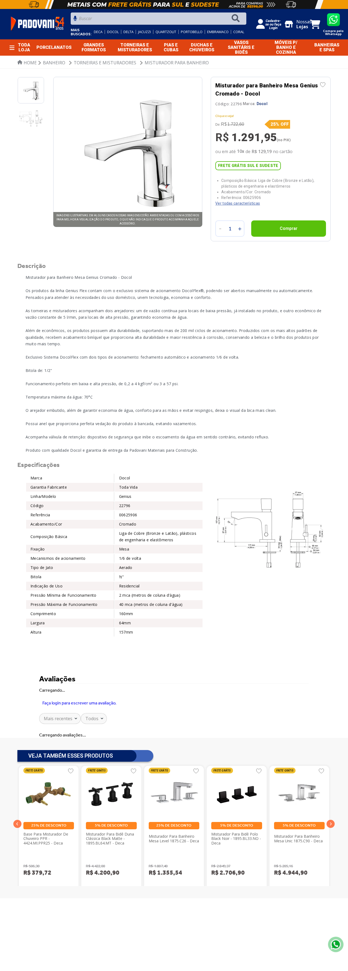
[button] (17, 827)
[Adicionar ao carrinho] (288, 228)
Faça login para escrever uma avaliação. (79, 703)
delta (128, 32)
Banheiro (54, 63)
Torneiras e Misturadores (105, 63)
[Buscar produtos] (237, 18)
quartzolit (166, 32)
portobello (192, 32)
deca (98, 32)
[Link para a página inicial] (27, 63)
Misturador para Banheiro (177, 63)
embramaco (218, 32)
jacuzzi (144, 32)
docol (113, 32)
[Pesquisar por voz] (75, 19)
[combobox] (158, 19)
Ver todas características (237, 203)
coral (238, 32)
